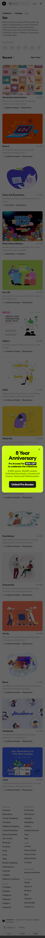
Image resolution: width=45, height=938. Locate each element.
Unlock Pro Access (22, 484)
